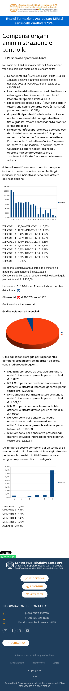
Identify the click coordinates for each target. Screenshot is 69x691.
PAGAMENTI (36, 586)
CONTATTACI (18, 642)
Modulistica (17, 662)
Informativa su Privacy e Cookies (34, 655)
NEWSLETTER (36, 594)
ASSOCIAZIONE (36, 578)
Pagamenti (38, 662)
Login (56, 662)
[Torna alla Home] (34, 8)
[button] (4, 8)
